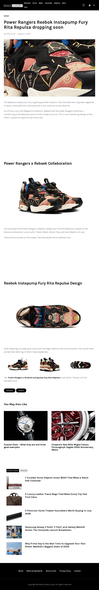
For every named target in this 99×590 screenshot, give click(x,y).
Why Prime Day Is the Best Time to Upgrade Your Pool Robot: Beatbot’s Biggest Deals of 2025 (55, 545)
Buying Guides (12, 470)
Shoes (21, 390)
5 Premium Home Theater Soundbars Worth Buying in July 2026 (58, 512)
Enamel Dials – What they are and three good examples (25, 446)
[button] (49, 68)
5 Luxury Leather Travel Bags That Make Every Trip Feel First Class (56, 495)
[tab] (12, 471)
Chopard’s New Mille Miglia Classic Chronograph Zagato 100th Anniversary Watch (72, 447)
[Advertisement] (49, 139)
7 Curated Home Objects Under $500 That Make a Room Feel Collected (56, 479)
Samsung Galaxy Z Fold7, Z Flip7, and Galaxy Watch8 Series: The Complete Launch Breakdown (55, 528)
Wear (6, 16)
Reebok (9, 390)
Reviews (24, 470)
